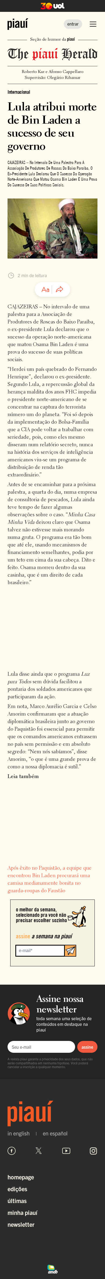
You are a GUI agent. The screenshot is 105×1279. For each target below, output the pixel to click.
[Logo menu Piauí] (18, 24)
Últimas (17, 1200)
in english (19, 1133)
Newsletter (21, 1224)
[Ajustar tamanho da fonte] (45, 289)
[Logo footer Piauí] (52, 1113)
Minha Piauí (22, 1212)
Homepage (21, 1176)
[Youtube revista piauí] (66, 1151)
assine (87, 1047)
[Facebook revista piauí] (12, 1151)
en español (55, 1133)
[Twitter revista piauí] (39, 1151)
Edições (17, 1188)
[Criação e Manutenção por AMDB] (52, 1268)
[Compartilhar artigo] (59, 289)
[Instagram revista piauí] (93, 1151)
